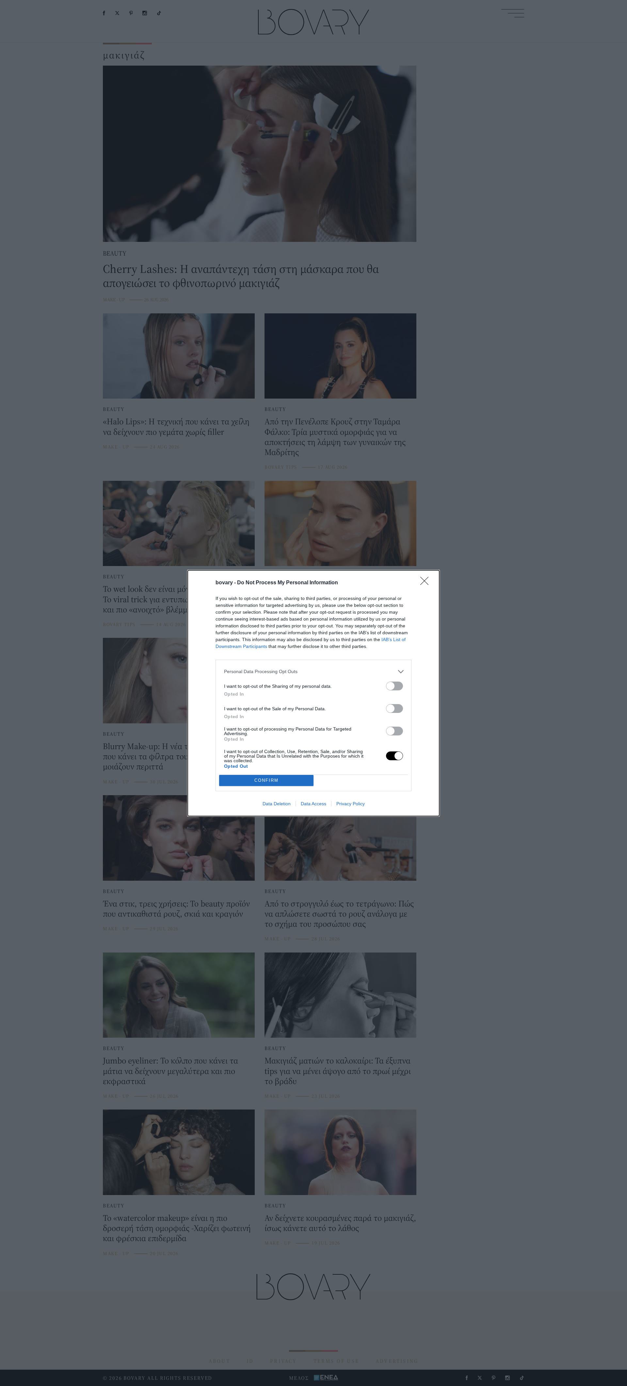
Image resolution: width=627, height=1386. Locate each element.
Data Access (313, 803)
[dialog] (313, 693)
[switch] (394, 686)
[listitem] (313, 671)
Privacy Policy (350, 803)
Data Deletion (277, 803)
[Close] (426, 583)
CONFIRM (266, 780)
